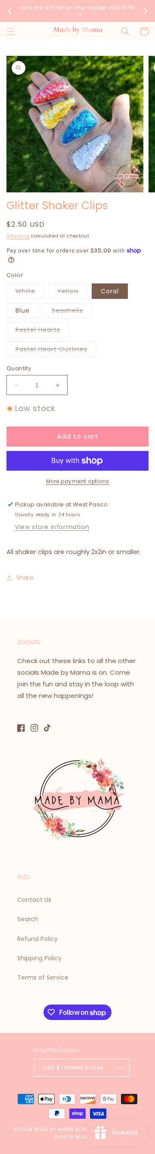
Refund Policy (37, 939)
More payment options (77, 481)
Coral (110, 291)
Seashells (72, 312)
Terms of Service (42, 977)
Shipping (18, 236)
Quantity (18, 368)
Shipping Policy (39, 958)
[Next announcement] (145, 11)
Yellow (72, 292)
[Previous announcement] (9, 11)
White (30, 292)
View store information (52, 527)
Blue (23, 310)
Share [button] (25, 577)
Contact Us (34, 899)
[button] (10, 31)
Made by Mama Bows (62, 1129)
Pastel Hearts (42, 331)
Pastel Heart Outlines (56, 350)
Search (27, 919)
